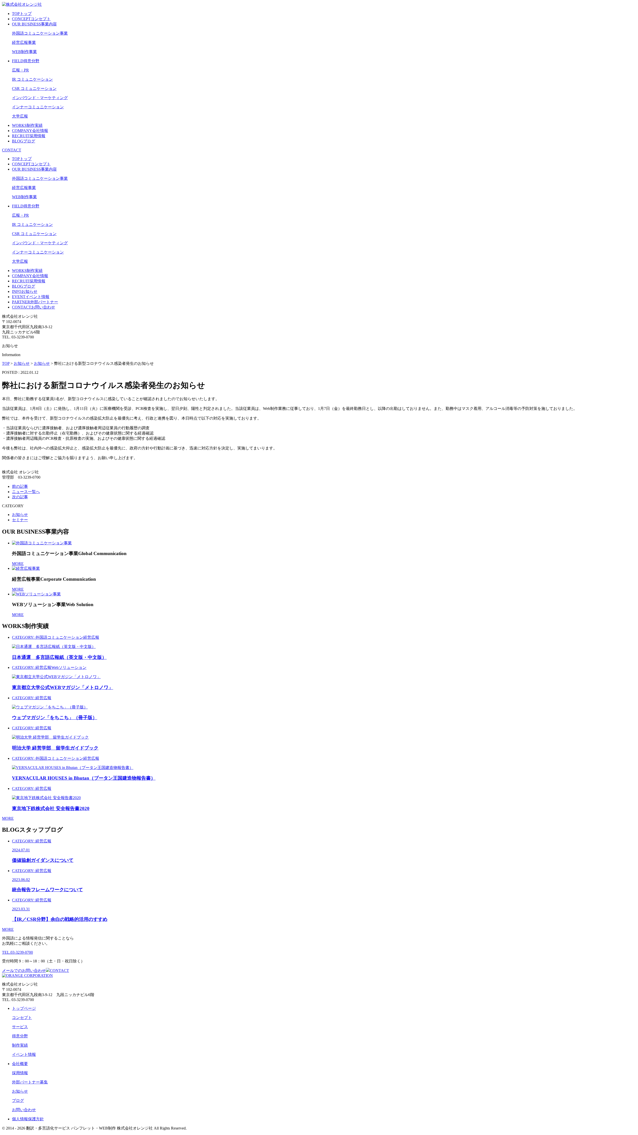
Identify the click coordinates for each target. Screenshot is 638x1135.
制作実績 (20, 1045)
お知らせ (20, 514)
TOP (22, 13)
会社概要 (20, 1064)
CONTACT (11, 150)
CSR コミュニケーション (34, 88)
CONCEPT (31, 19)
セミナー (20, 520)
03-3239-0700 (17, 952)
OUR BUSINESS (34, 24)
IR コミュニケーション (32, 79)
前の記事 (20, 486)
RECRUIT (28, 136)
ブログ (18, 1100)
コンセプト (22, 1017)
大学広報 (20, 116)
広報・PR (20, 70)
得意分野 (20, 1036)
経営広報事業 (24, 42)
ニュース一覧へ (26, 492)
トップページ (24, 1008)
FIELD (25, 61)
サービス (20, 1027)
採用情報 (20, 1073)
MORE (18, 564)
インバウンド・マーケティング (40, 98)
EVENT (30, 297)
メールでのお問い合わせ (35, 970)
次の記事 (20, 497)
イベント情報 (24, 1054)
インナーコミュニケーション (38, 107)
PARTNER (35, 302)
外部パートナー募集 (30, 1082)
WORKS (27, 125)
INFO (24, 291)
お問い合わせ (24, 1110)
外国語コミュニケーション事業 (40, 33)
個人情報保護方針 (28, 1119)
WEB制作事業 (24, 52)
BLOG (23, 141)
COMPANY (30, 130)
